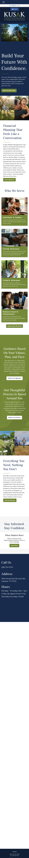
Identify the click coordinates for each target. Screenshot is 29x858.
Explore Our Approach (14, 378)
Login (15, 9)
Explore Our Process (14, 417)
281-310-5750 (16, 854)
